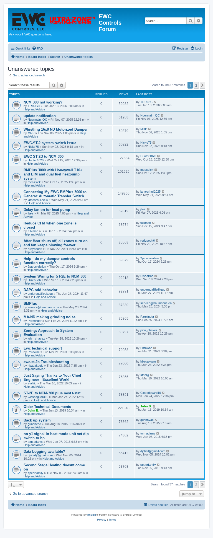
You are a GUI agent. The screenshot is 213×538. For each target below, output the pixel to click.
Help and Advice (34, 109)
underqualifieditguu (40, 293)
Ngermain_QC (37, 119)
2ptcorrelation (37, 266)
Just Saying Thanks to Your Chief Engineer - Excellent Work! (52, 377)
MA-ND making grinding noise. (50, 317)
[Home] (54, 20)
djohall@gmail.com (40, 455)
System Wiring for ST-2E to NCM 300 (55, 276)
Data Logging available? (44, 451)
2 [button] (196, 85)
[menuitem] (37, 48)
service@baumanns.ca (43, 307)
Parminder (35, 320)
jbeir (30, 213)
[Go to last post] (155, 102)
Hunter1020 (36, 160)
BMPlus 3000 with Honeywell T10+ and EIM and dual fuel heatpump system (53, 174)
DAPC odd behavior (40, 290)
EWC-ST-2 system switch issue (50, 143)
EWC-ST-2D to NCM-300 (44, 156)
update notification (40, 116)
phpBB (91, 514)
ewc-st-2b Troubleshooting (46, 362)
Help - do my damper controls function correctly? (49, 261)
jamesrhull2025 (38, 199)
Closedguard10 (38, 397)
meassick (34, 182)
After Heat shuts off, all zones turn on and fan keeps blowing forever (56, 243)
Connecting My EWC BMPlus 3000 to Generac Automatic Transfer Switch (55, 194)
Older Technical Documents (47, 407)
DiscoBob (34, 280)
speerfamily (35, 473)
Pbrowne (34, 352)
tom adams (35, 441)
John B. (33, 410)
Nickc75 (33, 146)
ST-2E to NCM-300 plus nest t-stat (52, 393)
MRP (31, 133)
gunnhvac (34, 424)
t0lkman (33, 231)
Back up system (37, 420)
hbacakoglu (35, 365)
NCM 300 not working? (43, 102)
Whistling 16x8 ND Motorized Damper (56, 129)
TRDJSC (34, 106)
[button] (202, 85)
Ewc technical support (43, 348)
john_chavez (36, 338)
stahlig (32, 383)
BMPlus (30, 303)
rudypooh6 (35, 248)
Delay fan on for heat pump (47, 210)
